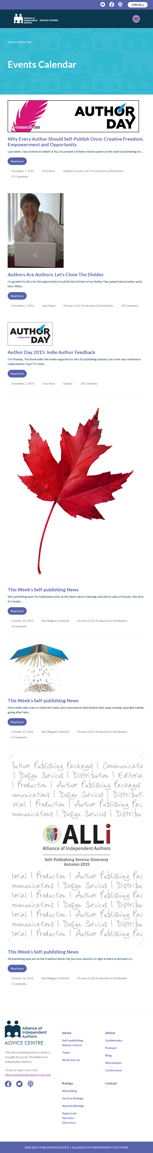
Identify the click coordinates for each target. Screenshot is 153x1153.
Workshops (113, 1062)
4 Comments (19, 626)
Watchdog (69, 1090)
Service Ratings (72, 1098)
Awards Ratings (73, 1105)
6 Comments (19, 737)
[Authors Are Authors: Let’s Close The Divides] (36, 265)
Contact (111, 1083)
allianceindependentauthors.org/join (28, 1074)
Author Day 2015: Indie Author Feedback (51, 352)
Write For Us (71, 1060)
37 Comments (20, 176)
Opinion (68, 171)
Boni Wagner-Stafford (56, 620)
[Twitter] (102, 4)
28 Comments (131, 305)
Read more (17, 161)
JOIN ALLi (138, 4)
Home (11, 42)
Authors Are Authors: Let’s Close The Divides (55, 274)
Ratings (67, 1083)
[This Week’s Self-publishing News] (76, 580)
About (66, 1033)
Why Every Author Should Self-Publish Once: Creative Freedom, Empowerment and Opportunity (75, 141)
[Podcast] (120, 4)
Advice (110, 1033)
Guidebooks (113, 1040)
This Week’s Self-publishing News (43, 589)
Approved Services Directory (69, 1117)
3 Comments (19, 983)
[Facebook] (111, 4)
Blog (108, 1055)
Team (66, 1052)
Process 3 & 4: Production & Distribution (99, 171)
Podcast (111, 1048)
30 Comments (90, 383)
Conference (113, 1070)
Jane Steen (49, 305)
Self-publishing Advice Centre (72, 1043)
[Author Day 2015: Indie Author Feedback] (30, 343)
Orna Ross (49, 171)
